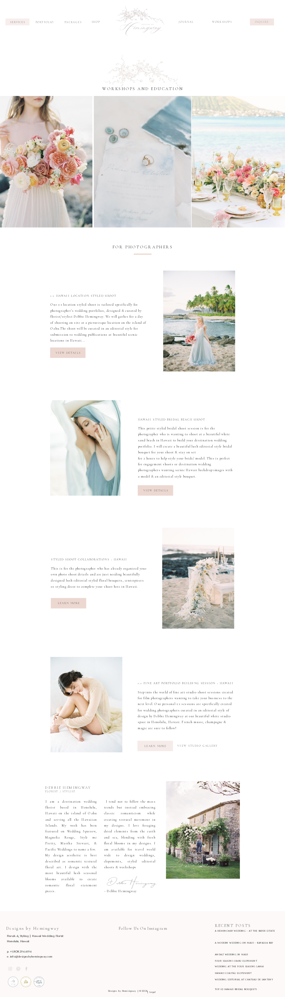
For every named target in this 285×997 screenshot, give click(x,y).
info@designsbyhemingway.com (31, 956)
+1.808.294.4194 (21, 951)
